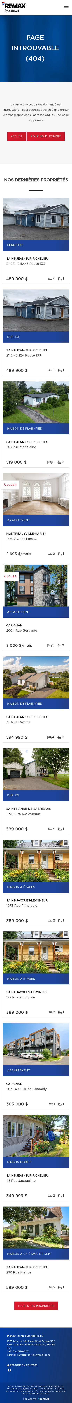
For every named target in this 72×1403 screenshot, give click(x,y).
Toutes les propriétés (36, 1306)
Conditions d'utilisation (52, 1391)
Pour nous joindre (46, 136)
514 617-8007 (21, 1351)
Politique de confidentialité (21, 1391)
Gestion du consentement (36, 1394)
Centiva (43, 1399)
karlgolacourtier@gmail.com (33, 1355)
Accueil (17, 136)
